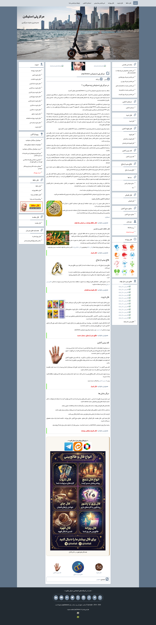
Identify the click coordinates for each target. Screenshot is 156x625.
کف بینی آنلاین (103, 380)
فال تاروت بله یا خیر (35, 122)
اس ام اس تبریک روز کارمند (126, 94)
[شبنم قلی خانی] (56, 66)
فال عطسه (38, 222)
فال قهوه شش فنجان (128, 143)
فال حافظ (128, 2)
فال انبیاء (131, 121)
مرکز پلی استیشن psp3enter (93, 73)
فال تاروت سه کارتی (35, 87)
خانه (135, 2)
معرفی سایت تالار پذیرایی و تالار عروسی (32, 167)
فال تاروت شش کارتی (34, 100)
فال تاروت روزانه (36, 70)
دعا (133, 187)
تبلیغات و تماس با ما (74, 2)
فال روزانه (111, 2)
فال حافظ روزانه (76, 247)
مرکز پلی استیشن (33, 16)
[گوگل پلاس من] (67, 597)
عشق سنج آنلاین (129, 214)
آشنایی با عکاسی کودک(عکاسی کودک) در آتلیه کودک (32, 160)
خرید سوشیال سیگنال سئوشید (31, 148)
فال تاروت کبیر (36, 74)
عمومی (98, 579)
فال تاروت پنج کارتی (35, 96)
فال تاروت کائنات (36, 79)
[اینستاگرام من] (83, 597)
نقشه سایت (70, 609)
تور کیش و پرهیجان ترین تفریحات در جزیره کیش (32, 154)
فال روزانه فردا (36, 236)
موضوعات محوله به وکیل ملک (32, 144)
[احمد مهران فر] (100, 66)
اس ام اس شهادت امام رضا (126, 89)
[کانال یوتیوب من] (61, 597)
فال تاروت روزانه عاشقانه (33, 118)
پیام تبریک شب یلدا (35, 198)
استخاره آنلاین (87, 2)
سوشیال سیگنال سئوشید (33, 140)
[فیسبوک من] (89, 597)
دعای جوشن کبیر (129, 183)
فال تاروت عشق (36, 113)
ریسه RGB (131, 227)
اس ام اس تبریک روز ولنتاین (126, 76)
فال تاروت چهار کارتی (35, 92)
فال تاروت (120, 2)
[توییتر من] (72, 597)
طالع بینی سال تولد (128, 321)
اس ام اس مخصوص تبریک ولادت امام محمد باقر (126, 71)
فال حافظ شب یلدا (36, 194)
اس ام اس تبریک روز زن (127, 81)
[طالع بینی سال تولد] (124, 303)
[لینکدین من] (56, 597)
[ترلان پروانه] (78, 66)
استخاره (107, 217)
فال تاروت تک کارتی (35, 83)
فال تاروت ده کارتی (35, 109)
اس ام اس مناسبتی (99, 2)
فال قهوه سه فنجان (128, 138)
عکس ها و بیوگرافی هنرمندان (32, 240)
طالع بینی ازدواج (129, 169)
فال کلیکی (131, 200)
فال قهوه (131, 134)
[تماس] (78, 597)
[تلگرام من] (94, 597)
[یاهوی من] (100, 597)
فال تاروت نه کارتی (35, 105)
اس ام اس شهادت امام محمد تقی (125, 85)
